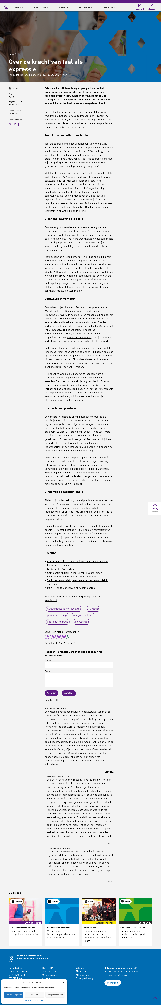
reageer (109, 771)
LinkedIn (82, 971)
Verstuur (51, 693)
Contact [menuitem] (46, 978)
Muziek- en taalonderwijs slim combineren (71, 588)
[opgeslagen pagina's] (140, 5)
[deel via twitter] (10, 124)
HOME (12, 55)
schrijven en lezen (83, 615)
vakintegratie (81, 622)
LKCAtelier (93, 609)
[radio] (47, 638)
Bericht (49, 671)
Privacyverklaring (38, 1000)
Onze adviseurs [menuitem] (50, 975)
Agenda (63, 7)
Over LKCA (47, 968)
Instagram (83, 975)
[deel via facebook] (19, 124)
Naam (48, 660)
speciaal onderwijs (57, 622)
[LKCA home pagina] (5, 6)
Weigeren (34, 995)
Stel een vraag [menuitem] (49, 971)
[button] (63, 982)
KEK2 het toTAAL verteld (61, 569)
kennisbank (51, 600)
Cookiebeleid (27, 1000)
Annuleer (68, 693)
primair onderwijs (57, 615)
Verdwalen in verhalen (79, 337)
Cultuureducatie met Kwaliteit (64, 609)
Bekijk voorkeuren (55, 995)
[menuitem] (18, 7)
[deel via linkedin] (15, 124)
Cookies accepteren (13, 995)
